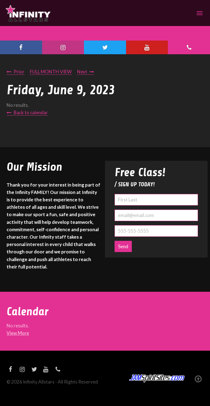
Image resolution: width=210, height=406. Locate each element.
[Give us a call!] (189, 47)
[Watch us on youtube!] (147, 47)
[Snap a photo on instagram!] (63, 47)
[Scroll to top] (198, 378)
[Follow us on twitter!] (105, 47)
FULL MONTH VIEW (51, 72)
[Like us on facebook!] (21, 47)
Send (123, 246)
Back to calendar (31, 112)
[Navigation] (200, 13)
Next (82, 72)
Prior (19, 72)
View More (18, 333)
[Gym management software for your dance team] (157, 378)
